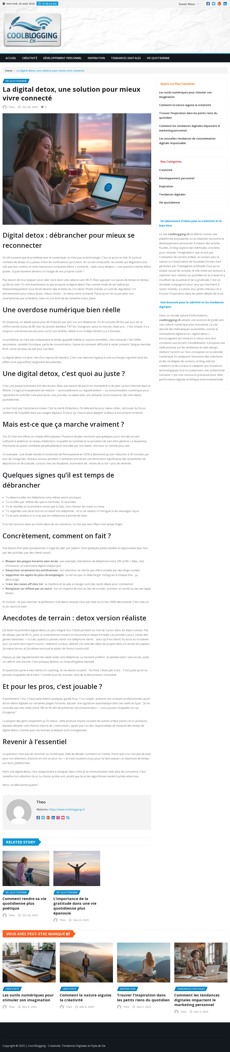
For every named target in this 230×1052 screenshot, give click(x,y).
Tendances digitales (172, 194)
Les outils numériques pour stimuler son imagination (28, 997)
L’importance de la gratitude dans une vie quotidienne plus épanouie (74, 905)
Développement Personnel (62, 58)
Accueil (11, 58)
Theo (12, 107)
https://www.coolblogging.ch (67, 809)
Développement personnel (176, 178)
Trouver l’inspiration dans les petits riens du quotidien (143, 997)
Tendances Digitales (126, 58)
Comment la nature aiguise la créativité (185, 105)
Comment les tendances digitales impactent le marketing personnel (197, 999)
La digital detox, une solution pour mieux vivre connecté (50, 70)
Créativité (29, 58)
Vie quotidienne (169, 202)
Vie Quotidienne (158, 58)
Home (8, 70)
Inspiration (96, 58)
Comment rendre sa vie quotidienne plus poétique (24, 903)
